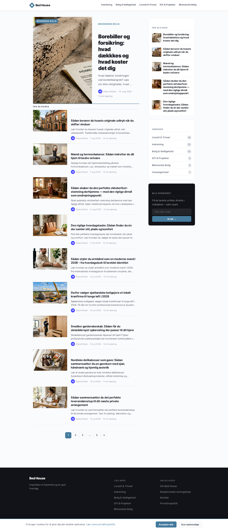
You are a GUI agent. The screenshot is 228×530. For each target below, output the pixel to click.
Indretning (106, 4)
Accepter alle (166, 524)
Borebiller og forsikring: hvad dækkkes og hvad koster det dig (114, 52)
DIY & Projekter (167, 4)
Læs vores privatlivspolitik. (101, 524)
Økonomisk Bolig (188, 4)
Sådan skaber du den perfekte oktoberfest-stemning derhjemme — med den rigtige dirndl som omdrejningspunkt (101, 191)
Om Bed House (168, 486)
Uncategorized (171, 172)
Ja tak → (171, 219)
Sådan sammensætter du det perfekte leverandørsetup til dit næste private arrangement (96, 401)
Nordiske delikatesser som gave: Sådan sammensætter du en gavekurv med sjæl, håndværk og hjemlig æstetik (98, 363)
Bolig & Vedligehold (126, 4)
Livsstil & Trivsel (147, 4)
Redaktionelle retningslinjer (175, 491)
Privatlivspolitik (169, 503)
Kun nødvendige (190, 524)
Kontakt (164, 497)
